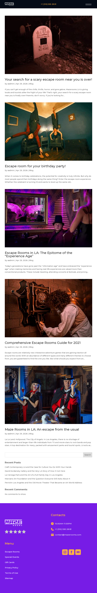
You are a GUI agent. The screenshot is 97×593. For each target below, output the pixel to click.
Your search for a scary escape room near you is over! (48, 79)
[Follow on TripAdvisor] (78, 552)
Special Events (12, 557)
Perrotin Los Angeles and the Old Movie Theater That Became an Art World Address (43, 483)
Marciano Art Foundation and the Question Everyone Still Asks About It (37, 479)
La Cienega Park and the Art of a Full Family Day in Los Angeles (34, 475)
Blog (31, 84)
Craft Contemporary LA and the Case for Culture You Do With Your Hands (38, 467)
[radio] (7, 532)
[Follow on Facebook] (71, 552)
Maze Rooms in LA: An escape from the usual (42, 429)
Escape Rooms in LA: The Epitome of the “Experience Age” (38, 254)
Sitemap (9, 578)
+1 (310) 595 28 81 (48, 4)
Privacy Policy (11, 567)
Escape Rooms (12, 551)
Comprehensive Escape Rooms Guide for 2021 (43, 343)
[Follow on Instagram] (65, 552)
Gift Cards (9, 562)
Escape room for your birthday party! (35, 166)
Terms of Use (11, 573)
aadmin (11, 84)
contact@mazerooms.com (68, 535)
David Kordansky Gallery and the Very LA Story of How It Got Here (35, 471)
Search (87, 455)
